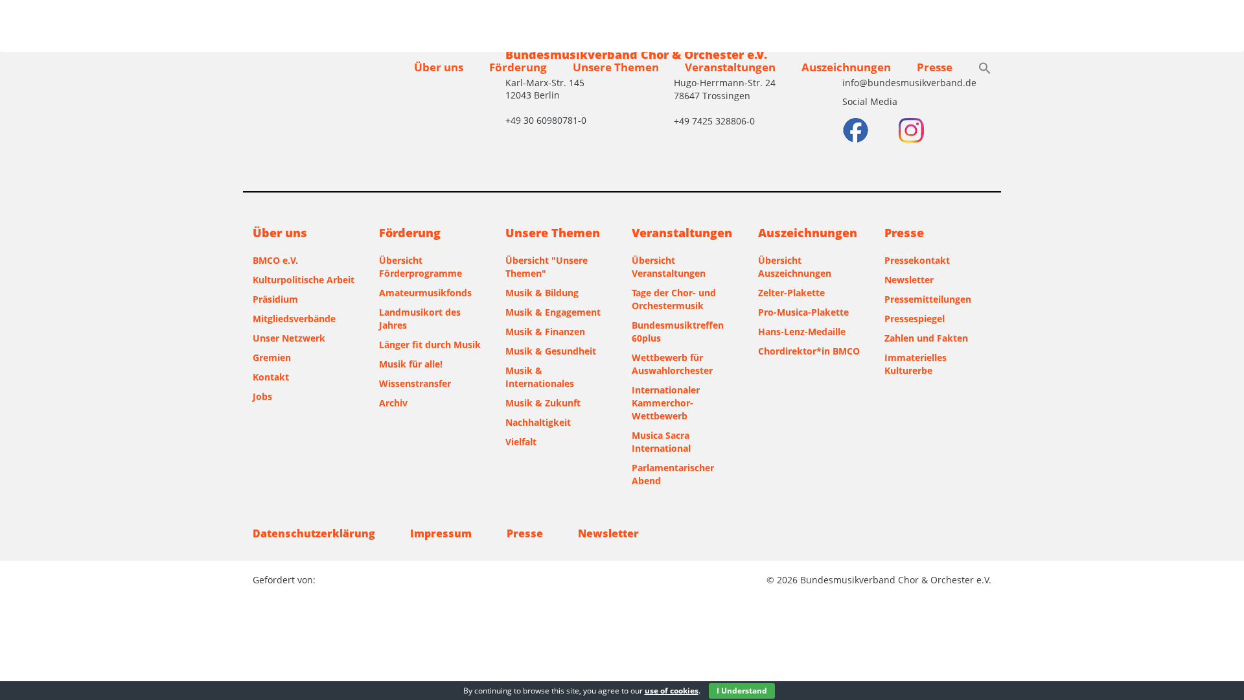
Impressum (441, 533)
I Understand (742, 690)
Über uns (438, 67)
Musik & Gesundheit (550, 351)
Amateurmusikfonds (425, 292)
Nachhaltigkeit (538, 422)
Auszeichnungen (846, 67)
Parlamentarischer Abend (673, 474)
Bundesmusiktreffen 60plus (678, 331)
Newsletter (909, 280)
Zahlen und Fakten (926, 338)
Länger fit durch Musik (430, 344)
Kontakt (271, 377)
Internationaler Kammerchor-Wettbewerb (666, 403)
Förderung (518, 67)
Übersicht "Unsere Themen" (546, 266)
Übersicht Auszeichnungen (794, 266)
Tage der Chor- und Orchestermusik (674, 299)
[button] (984, 69)
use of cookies (671, 690)
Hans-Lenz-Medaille (802, 331)
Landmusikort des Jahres (420, 318)
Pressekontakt (917, 260)
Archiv (393, 403)
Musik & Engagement (553, 312)
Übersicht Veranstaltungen (669, 266)
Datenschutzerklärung (314, 533)
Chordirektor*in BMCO (809, 351)
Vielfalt (520, 442)
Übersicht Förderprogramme (420, 266)
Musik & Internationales (539, 377)
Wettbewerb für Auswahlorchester (672, 364)
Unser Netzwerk (289, 338)
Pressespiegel (914, 318)
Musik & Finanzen (545, 331)
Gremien (272, 357)
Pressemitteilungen (927, 299)
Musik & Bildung (542, 292)
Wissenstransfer (415, 383)
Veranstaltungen (730, 67)
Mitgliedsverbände (294, 318)
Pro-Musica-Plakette (803, 312)
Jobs (262, 396)
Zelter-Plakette (791, 292)
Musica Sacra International (661, 441)
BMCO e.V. (275, 260)
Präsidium (275, 299)
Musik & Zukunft (543, 403)
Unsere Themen (616, 67)
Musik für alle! (411, 364)
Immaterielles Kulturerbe (915, 364)
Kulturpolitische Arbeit (303, 280)
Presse (934, 67)
